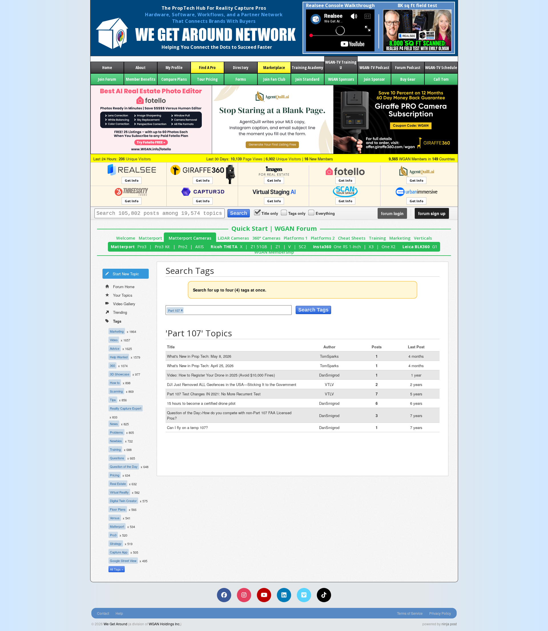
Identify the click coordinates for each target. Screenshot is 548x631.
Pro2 (182, 246)
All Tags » (116, 569)
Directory (240, 67)
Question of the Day (124, 466)
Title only (269, 213)
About (141, 67)
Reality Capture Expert (125, 408)
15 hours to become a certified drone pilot (201, 403)
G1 (435, 246)
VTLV (329, 384)
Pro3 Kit (162, 246)
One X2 (389, 246)
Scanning (116, 391)
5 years (416, 394)
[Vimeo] (304, 595)
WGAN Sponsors (341, 79)
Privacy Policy (440, 613)
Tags (117, 321)
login (392, 213)
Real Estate (118, 483)
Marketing (399, 238)
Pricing (114, 475)
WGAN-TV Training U (340, 64)
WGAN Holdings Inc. (164, 623)
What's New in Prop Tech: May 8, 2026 (199, 356)
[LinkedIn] (284, 595)
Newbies (116, 440)
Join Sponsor (374, 79)
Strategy (116, 543)
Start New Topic (126, 273)
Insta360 (322, 246)
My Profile (174, 67)
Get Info (131, 180)
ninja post (449, 623)
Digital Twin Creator (123, 500)
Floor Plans (118, 509)
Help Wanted (119, 357)
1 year (416, 375)
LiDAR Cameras (233, 238)
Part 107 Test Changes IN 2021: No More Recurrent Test (214, 394)
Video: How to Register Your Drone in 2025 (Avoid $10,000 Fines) (221, 375)
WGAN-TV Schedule (441, 67)
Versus (115, 517)
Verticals (423, 238)
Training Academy (307, 67)
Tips (113, 399)
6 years (416, 403)
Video (114, 339)
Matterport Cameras (190, 238)
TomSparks (329, 356)
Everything (325, 213)
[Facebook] (224, 595)
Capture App (118, 552)
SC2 (302, 246)
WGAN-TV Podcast (374, 67)
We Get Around (115, 623)
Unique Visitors (135, 158)
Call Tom (441, 79)
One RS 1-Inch (347, 246)
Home (107, 67)
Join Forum (107, 79)
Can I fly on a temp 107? (187, 427)
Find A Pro (207, 67)
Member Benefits (140, 79)
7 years (416, 415)
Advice (114, 348)
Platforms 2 (323, 238)
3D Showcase (119, 374)
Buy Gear (407, 79)
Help (119, 613)
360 (112, 365)
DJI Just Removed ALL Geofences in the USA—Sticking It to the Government (231, 384)
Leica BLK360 (416, 246)
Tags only (296, 213)
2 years (416, 384)
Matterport (150, 238)
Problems (116, 432)
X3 (371, 246)
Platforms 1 (295, 238)
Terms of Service (410, 613)
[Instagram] (244, 595)
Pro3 (141, 246)
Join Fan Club (274, 79)
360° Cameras (266, 238)
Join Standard (307, 79)
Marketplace (274, 67)
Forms (240, 79)
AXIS (199, 246)
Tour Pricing (207, 79)
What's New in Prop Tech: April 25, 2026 (200, 365)
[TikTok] (324, 595)
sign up (432, 213)
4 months (416, 356)
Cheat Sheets (351, 238)
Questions (117, 458)
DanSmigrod (329, 375)
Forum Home (123, 286)
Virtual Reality (119, 492)
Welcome (125, 238)
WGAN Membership (274, 252)
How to (115, 382)
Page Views (247, 158)
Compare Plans (174, 79)
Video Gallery (124, 303)
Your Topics (122, 295)
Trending (120, 312)
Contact (103, 613)
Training (377, 238)
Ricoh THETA (224, 246)
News (114, 423)
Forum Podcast (407, 67)
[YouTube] (264, 595)
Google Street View (123, 560)
